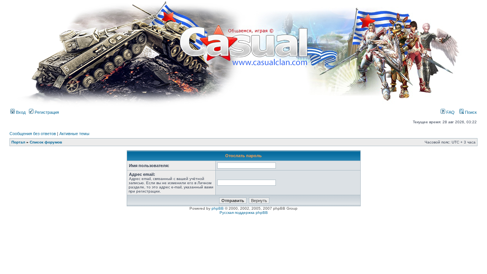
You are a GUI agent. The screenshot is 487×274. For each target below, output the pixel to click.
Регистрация (46, 112)
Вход (20, 112)
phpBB (218, 208)
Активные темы (74, 133)
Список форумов (46, 142)
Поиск (470, 112)
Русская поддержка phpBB (244, 212)
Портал (18, 142)
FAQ (450, 112)
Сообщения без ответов (33, 133)
